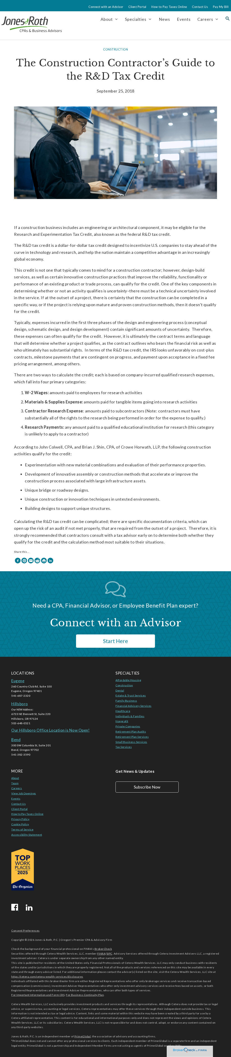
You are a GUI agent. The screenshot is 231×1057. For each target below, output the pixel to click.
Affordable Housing (128, 680)
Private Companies (128, 726)
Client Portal (137, 7)
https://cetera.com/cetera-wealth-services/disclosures (47, 976)
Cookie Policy (20, 824)
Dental (120, 690)
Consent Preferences (25, 930)
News (164, 19)
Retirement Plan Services (132, 736)
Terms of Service (22, 829)
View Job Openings (23, 793)
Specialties (135, 19)
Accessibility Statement (26, 834)
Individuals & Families (130, 716)
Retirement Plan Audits (131, 731)
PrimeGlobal (82, 1036)
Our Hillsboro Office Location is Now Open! (50, 730)
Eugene (17, 680)
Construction (115, 49)
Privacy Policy (20, 819)
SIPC (109, 953)
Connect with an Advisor (105, 7)
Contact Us (200, 7)
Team (14, 783)
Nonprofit (122, 721)
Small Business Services (131, 742)
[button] (227, 19)
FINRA (101, 953)
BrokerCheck (103, 949)
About (15, 778)
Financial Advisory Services (134, 706)
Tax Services (124, 747)
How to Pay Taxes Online (169, 7)
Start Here (115, 641)
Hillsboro (19, 703)
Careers (205, 19)
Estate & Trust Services (131, 695)
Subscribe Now (147, 786)
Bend (16, 739)
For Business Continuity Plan (85, 995)
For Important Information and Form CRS (38, 995)
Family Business (126, 700)
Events (184, 19)
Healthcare (123, 711)
